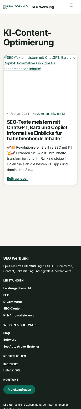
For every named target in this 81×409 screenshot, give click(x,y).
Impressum (10, 364)
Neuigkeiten (40, 113)
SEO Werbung (43, 7)
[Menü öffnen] (73, 7)
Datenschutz (12, 370)
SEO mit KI (57, 113)
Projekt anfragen (19, 389)
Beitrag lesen (17, 178)
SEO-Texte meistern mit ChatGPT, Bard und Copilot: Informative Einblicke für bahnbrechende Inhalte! (38, 130)
